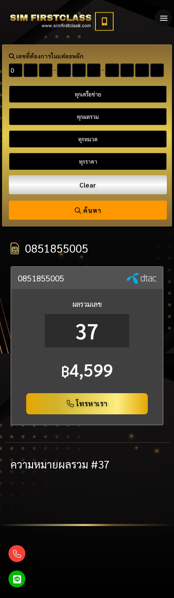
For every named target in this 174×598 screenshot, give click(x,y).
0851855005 (41, 278)
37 (87, 330)
